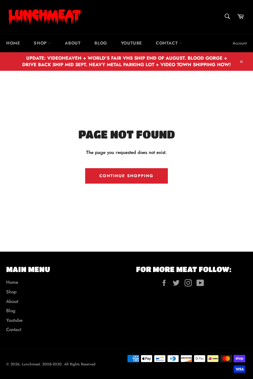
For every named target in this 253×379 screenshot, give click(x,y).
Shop (41, 43)
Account (240, 43)
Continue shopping (126, 176)
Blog (100, 43)
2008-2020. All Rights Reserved (68, 364)
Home (13, 43)
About (73, 43)
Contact (167, 43)
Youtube (131, 43)
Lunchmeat (31, 364)
